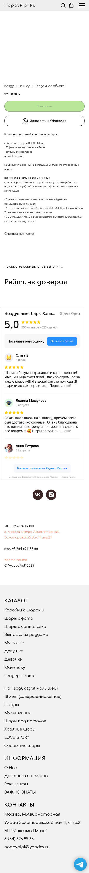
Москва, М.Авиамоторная (32, 814)
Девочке (13, 659)
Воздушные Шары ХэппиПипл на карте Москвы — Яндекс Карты (42, 477)
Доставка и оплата (26, 776)
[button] (63, 5)
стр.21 (46, 537)
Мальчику (14, 667)
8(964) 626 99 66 (19, 839)
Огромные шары (22, 746)
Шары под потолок (25, 721)
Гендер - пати (20, 676)
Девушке (13, 651)
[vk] (38, 495)
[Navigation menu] (82, 5)
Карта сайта (15, 560)
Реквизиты (16, 784)
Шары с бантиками (25, 626)
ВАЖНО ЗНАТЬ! (20, 792)
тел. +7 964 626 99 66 (21, 548)
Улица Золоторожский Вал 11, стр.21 (43, 822)
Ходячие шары (19, 729)
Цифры (11, 705)
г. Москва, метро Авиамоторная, (31, 532)
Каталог (16, 600)
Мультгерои (18, 713)
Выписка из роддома (26, 634)
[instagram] (51, 495)
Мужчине (14, 643)
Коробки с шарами (24, 610)
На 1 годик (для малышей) (31, 688)
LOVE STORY (16, 737)
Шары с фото (18, 618)
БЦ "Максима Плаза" (25, 831)
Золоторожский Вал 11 (22, 537)
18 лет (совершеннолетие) (32, 696)
